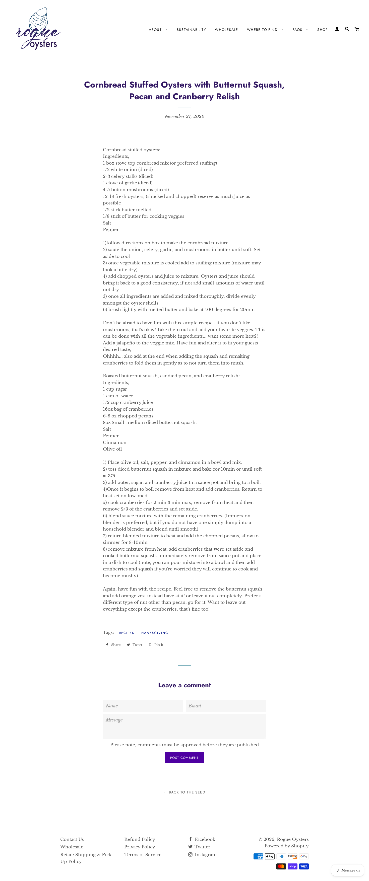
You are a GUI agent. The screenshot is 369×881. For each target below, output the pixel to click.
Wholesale (226, 29)
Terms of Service (142, 854)
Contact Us (72, 839)
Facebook (204, 839)
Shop (322, 29)
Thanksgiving (153, 632)
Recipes (126, 632)
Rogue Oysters (293, 839)
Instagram (205, 854)
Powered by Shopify (287, 846)
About (156, 29)
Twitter (202, 847)
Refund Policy (139, 839)
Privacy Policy (139, 847)
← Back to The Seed (184, 792)
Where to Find (263, 29)
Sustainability (191, 29)
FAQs (298, 29)
